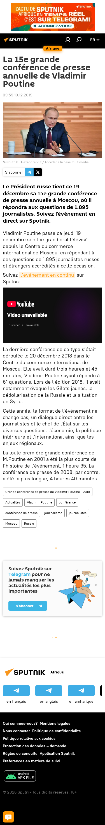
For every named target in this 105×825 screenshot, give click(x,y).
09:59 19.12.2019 (17, 95)
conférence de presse (21, 513)
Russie (29, 523)
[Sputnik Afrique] (17, 41)
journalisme (53, 513)
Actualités (12, 502)
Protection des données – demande (34, 745)
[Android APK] (20, 776)
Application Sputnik (57, 753)
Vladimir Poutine (39, 502)
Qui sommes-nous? (20, 723)
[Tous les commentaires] (8, 816)
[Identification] (67, 39)
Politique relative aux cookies (29, 738)
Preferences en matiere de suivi (31, 760)
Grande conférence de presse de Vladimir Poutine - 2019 (47, 492)
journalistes (78, 513)
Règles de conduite (20, 753)
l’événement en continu (47, 275)
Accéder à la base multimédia (66, 162)
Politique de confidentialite (56, 730)
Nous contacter (16, 730)
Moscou (11, 523)
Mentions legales (55, 723)
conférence (67, 502)
